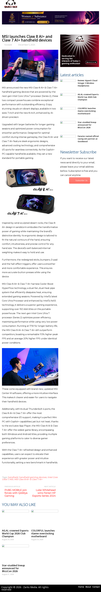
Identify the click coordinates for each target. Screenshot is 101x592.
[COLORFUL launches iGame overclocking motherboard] (44, 518)
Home (81, 587)
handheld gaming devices (33, 477)
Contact (96, 587)
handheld (13, 477)
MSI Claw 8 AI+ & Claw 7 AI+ (28, 479)
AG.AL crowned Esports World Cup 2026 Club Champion (15, 533)
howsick (8, 45)
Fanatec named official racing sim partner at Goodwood (88, 139)
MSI (11, 479)
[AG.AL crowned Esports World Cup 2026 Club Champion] (15, 518)
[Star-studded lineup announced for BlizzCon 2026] (15, 553)
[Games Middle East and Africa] (10, 8)
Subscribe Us (81, 180)
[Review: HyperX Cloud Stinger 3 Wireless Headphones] (68, 83)
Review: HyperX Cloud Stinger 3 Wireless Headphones (87, 83)
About (88, 587)
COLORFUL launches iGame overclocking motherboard (43, 533)
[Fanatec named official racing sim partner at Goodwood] (68, 139)
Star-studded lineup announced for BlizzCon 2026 (13, 568)
